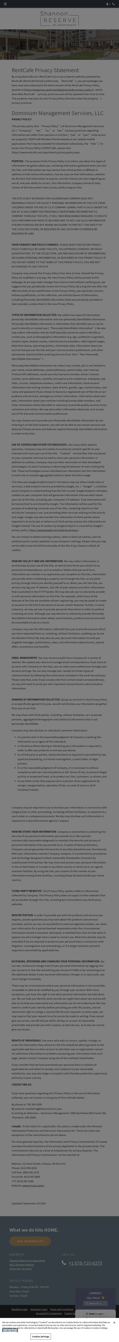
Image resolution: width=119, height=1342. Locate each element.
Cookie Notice (10, 1330)
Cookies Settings (40, 1336)
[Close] (114, 1322)
